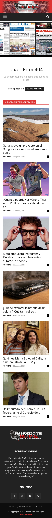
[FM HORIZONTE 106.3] (26, 7)
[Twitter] (38, 496)
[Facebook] (14, 496)
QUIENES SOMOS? (24, 506)
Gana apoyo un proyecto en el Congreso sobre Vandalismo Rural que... (25, 149)
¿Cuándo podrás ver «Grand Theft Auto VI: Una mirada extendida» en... (25, 203)
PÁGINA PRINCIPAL (34, 89)
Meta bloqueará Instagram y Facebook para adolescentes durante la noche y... (22, 257)
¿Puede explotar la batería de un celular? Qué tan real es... (24, 309)
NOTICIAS (7, 156)
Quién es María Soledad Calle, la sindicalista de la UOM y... (24, 360)
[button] (5, 17)
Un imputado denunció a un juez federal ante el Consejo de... (24, 410)
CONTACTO (38, 506)
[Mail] (30, 496)
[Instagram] (22, 496)
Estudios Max (26, 514)
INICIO (11, 506)
